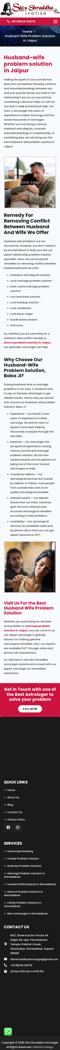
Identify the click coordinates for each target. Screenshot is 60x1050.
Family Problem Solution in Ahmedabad (22, 904)
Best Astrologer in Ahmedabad (27, 913)
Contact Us (14, 812)
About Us (13, 797)
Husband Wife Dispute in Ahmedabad (31, 884)
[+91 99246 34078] (7, 965)
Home (11, 790)
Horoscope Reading (20, 851)
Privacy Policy (16, 819)
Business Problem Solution (24, 866)
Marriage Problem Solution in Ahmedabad (24, 875)
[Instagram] (17, 827)
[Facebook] (8, 827)
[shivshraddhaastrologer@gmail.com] (7, 959)
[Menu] (56, 21)
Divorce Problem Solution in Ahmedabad (23, 893)
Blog (10, 805)
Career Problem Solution (23, 858)
